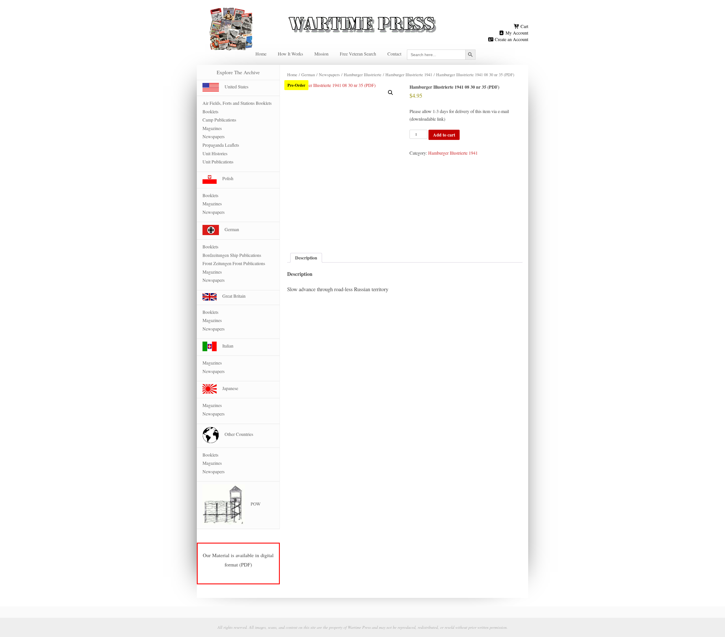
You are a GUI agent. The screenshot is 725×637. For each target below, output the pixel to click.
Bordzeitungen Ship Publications (231, 255)
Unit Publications (217, 162)
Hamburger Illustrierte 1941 (408, 74)
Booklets (210, 111)
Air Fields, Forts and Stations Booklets (237, 103)
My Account (516, 33)
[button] (390, 93)
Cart (523, 26)
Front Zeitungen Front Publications (233, 263)
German (308, 74)
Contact (394, 54)
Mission (321, 54)
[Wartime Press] (362, 15)
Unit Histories (214, 153)
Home (260, 54)
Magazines (212, 128)
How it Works (290, 54)
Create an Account (511, 39)
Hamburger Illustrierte (362, 74)
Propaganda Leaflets (220, 145)
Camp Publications (219, 120)
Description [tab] (306, 257)
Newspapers (329, 74)
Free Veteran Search (358, 54)
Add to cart (444, 134)
